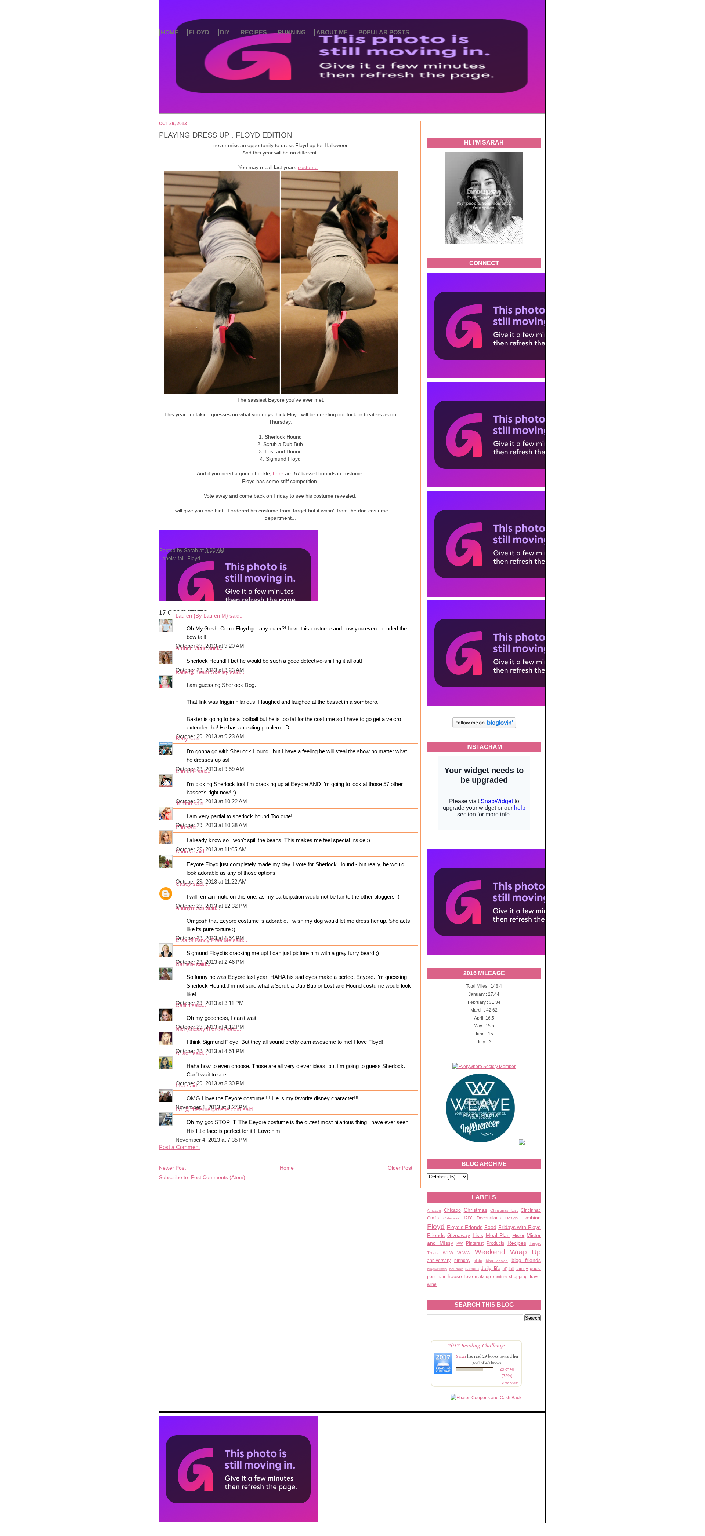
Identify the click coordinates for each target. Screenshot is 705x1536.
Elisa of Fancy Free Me (203, 940)
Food (490, 1227)
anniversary (439, 1260)
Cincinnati (531, 1210)
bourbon (456, 1269)
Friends (436, 1235)
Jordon (184, 804)
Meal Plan (498, 1235)
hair (441, 1276)
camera (472, 1268)
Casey (183, 884)
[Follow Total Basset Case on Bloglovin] (484, 726)
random (500, 1276)
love (468, 1276)
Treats (433, 1253)
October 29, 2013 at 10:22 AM (211, 801)
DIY (225, 32)
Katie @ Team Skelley (202, 672)
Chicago (452, 1210)
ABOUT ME (332, 32)
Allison (183, 1053)
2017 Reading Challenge (476, 1345)
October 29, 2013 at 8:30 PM (210, 1083)
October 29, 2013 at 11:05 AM (211, 849)
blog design (497, 1261)
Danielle (186, 964)
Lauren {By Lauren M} (202, 616)
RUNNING (292, 32)
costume (308, 167)
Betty (182, 739)
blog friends (526, 1260)
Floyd (436, 1226)
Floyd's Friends (465, 1227)
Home (287, 1168)
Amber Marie (191, 648)
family (522, 1268)
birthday (462, 1260)
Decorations (489, 1218)
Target (535, 1243)
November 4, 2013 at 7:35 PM (211, 1140)
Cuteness (451, 1218)
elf (505, 1268)
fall (511, 1268)
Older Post (400, 1168)
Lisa (180, 1086)
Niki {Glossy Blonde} (200, 1029)
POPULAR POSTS (383, 32)
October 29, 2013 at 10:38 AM (211, 825)
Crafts (433, 1218)
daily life (490, 1268)
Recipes (516, 1243)
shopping (518, 1276)
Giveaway (458, 1235)
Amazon (434, 1210)
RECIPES (254, 32)
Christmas (475, 1210)
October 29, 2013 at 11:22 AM (211, 882)
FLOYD (199, 32)
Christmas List (504, 1210)
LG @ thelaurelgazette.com (208, 1109)
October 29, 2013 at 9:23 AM (210, 736)
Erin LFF (186, 771)
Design (511, 1218)
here (278, 473)
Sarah (461, 1356)
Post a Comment (179, 1147)
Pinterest (475, 1243)
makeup (483, 1276)
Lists (478, 1235)
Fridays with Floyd (519, 1227)
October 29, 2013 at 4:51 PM (210, 1051)
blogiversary (437, 1269)
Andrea (184, 852)
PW (459, 1243)
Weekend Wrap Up (508, 1252)
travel (535, 1276)
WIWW (463, 1252)
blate (478, 1260)
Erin (180, 827)
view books (510, 1382)
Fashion (531, 1218)
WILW (448, 1253)
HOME (169, 32)
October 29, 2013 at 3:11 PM (210, 1003)
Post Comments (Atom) (218, 1177)
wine (432, 1284)
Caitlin (183, 1005)
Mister (518, 1235)
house (455, 1276)
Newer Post (172, 1168)
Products (495, 1243)
